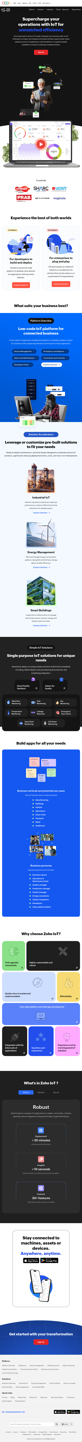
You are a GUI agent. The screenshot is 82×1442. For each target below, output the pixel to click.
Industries (50, 9)
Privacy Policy (63, 1432)
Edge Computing (69, 1365)
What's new (22, 1397)
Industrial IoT (23, 1383)
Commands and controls (29, 1369)
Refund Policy (72, 1432)
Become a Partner (57, 1397)
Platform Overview (8, 1365)
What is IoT (33, 1397)
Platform (31, 9)
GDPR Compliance (47, 1434)
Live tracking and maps (10, 1373)
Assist (19, 3)
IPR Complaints (32, 1432)
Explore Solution (40, 513)
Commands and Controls (54, 358)
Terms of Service (53, 1432)
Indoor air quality (69, 1383)
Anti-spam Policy (42, 1432)
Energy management (38, 1383)
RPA (30, 3)
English (66, 1424)
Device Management (23, 351)
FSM (39, 3)
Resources (65, 9)
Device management (37, 1365)
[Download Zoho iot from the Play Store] (73, 1412)
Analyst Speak (7, 1401)
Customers (70, 1397)
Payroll (35, 3)
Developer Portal (21, 365)
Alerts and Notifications (24, 358)
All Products (46, 3)
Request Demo (76, 9)
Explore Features (50, 365)
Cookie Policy (36, 1434)
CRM (14, 3)
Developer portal (53, 1365)
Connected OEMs (38, 1387)
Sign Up (41, 52)
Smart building (55, 1383)
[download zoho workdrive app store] (31, 1260)
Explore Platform (21, 285)
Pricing (58, 9)
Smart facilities (7, 1387)
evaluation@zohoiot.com (15, 1412)
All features (22, 1365)
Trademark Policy (26, 1434)
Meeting (24, 3)
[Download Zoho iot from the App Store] (60, 1412)
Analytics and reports (9, 1369)
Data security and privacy (50, 1369)
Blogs (13, 1397)
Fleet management (22, 1387)
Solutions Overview (8, 1383)
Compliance (23, 1432)
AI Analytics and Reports (53, 351)
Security (16, 1432)
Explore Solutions (61, 284)
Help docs (44, 1397)
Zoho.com (6, 3)
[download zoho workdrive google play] (49, 1260)
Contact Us (8, 1432)
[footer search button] (56, 1424)
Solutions (40, 9)
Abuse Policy (57, 1434)
